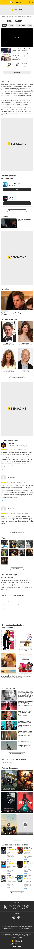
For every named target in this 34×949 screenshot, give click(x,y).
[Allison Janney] (8, 358)
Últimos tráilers (17, 839)
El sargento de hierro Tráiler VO (8, 811)
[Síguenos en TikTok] (24, 907)
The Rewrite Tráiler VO (24, 219)
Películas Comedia (21, 16)
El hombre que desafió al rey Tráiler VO (25, 833)
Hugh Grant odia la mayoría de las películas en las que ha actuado (16, 313)
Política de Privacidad (8, 935)
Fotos (4, 538)
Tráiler (8, 859)
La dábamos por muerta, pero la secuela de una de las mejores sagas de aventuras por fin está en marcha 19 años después (25, 744)
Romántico (15, 52)
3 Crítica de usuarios (17, 532)
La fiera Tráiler (8, 833)
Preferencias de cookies (17, 937)
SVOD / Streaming (7, 178)
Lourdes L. (11, 443)
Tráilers (5, 216)
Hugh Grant (19, 58)
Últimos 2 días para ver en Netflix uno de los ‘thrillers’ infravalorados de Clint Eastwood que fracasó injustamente (25, 734)
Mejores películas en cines (17, 892)
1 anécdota (19, 606)
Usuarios (17, 63)
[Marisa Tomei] (25, 331)
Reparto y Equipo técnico (17, 377)
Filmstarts (14, 926)
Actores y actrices (9, 319)
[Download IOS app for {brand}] (14, 917)
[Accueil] (15, 2)
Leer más (3, 469)
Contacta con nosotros (18, 934)
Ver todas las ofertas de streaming (17, 210)
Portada (3, 16)
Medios (9, 63)
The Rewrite (7, 762)
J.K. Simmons (25, 370)
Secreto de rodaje (9, 574)
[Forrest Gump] (25, 639)
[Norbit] (25, 663)
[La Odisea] (3, 850)
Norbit (25, 675)
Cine (7, 16)
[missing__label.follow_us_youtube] (6, 907)
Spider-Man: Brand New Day (28, 848)
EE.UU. (18, 598)
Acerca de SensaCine (6, 934)
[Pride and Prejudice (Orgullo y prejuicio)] (8, 663)
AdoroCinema (7, 928)
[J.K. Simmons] (25, 358)
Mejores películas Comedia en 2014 (13, 677)
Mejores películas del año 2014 (16, 676)
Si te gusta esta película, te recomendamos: (13, 626)
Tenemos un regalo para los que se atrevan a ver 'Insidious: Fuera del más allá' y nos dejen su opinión (25, 703)
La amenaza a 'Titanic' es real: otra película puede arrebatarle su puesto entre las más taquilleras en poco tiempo (25, 724)
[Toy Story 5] (3, 864)
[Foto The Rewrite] (4, 544)
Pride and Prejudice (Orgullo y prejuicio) (12, 675)
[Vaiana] (3, 878)
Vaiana (9, 875)
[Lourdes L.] (3, 445)
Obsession (26, 861)
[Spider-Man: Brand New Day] (20, 850)
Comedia (24, 50)
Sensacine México (23, 928)
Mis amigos (24, 63)
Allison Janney (16, 59)
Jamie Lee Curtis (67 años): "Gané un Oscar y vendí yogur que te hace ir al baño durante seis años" (25, 713)
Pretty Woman (8, 650)
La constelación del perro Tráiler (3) (9, 789)
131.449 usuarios (12, 445)
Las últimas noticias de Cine (17, 753)
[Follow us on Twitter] (15, 907)
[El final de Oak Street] (20, 878)
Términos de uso (28, 934)
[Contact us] (28, 907)
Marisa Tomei (27, 58)
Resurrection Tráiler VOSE (25, 811)
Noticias (5, 289)
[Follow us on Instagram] (19, 907)
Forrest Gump (25, 650)
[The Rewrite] (6, 54)
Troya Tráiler (25, 789)
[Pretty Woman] (8, 639)
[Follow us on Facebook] (10, 907)
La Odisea (9, 847)
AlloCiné (4, 926)
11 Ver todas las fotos (17, 568)
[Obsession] (20, 864)
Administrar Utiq (18, 935)
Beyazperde (25, 926)
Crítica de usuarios (10, 440)
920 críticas (19, 445)
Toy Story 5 (10, 861)
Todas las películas (13, 16)
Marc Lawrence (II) (23, 54)
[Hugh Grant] (8, 331)
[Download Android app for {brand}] (19, 917)
